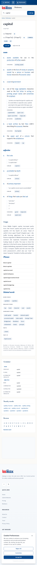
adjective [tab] (16, 46)
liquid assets (7, 339)
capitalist (18, 411)
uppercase (18, 215)
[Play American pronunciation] (24, 37)
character (16, 308)
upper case (20, 113)
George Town (29, 318)
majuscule (22, 116)
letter (22, 91)
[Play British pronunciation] (14, 33)
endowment (7, 324)
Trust (3, 521)
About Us (4, 514)
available (16, 58)
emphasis (12, 96)
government (17, 82)
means (15, 324)
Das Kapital (18, 131)
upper (13, 136)
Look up (30, 13)
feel (24, 196)
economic (23, 75)
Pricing (4, 501)
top (5, 308)
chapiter (17, 143)
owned (9, 72)
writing (29, 91)
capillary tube (17, 406)
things (11, 196)
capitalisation (24, 408)
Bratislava (15, 321)
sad (27, 196)
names (20, 94)
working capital (19, 65)
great (16, 212)
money (23, 70)
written (15, 124)
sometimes (30, 94)
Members (4, 504)
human (9, 75)
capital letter (11, 113)
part (17, 136)
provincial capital (8, 318)
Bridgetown (7, 321)
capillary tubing (26, 406)
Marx (26, 124)
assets (9, 58)
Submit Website (6, 498)
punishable (10, 171)
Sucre (22, 321)
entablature (20, 138)
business (27, 72)
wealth (9, 70)
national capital (24, 315)
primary (11, 184)
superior (17, 166)
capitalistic (25, 411)
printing (9, 94)
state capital (19, 318)
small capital (7, 315)
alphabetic (22, 89)
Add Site (7, 2)
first (17, 91)
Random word (7, 430)
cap (23, 143)
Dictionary (8, 18)
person (19, 72)
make (18, 196)
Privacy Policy (6, 524)
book (10, 124)
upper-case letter (12, 116)
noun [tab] (7, 46)
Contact (4, 517)
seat (9, 82)
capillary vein (7, 408)
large (16, 89)
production (10, 60)
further (18, 60)
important (17, 184)
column (27, 136)
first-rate (10, 155)
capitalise (14, 301)
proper (15, 94)
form (17, 70)
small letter (18, 119)
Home (3, 18)
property (31, 70)
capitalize (7, 301)
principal (21, 324)
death (18, 171)
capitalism (12, 411)
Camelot (15, 315)
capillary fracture (8, 406)
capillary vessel (16, 408)
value (28, 75)
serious (17, 179)
